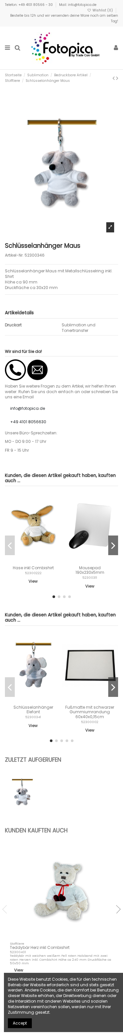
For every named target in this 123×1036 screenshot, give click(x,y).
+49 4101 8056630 (28, 422)
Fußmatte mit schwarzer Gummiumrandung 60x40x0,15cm (89, 711)
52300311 (89, 577)
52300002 (89, 722)
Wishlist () (103, 10)
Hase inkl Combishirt (33, 568)
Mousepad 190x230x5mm (89, 570)
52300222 (33, 573)
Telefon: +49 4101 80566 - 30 (29, 4)
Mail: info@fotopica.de (77, 4)
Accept (20, 1023)
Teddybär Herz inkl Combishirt (40, 947)
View (33, 581)
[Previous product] (114, 78)
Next (116, 909)
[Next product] (117, 78)
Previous (6, 909)
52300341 (33, 717)
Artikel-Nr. (14, 255)
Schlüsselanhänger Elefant (33, 709)
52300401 (18, 952)
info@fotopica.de (27, 408)
